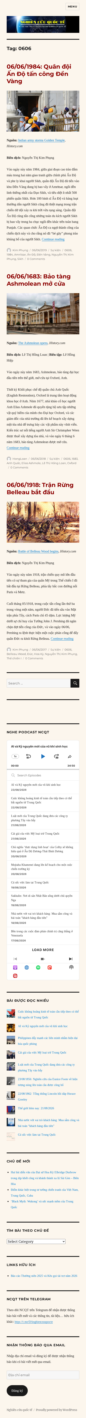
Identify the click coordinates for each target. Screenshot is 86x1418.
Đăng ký (17, 1390)
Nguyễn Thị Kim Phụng (61, 654)
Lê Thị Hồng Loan (54, 463)
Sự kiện (56, 250)
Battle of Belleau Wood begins (38, 551)
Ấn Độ (31, 254)
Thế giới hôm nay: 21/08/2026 (36, 1108)
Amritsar (20, 254)
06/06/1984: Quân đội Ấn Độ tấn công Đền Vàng (39, 74)
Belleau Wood (16, 654)
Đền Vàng (43, 254)
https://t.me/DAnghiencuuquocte (34, 1321)
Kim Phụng (20, 250)
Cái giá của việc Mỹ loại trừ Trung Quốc (35, 833)
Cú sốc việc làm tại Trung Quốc (30, 882)
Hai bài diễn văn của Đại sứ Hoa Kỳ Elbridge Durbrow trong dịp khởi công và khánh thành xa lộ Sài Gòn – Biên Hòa (45, 1178)
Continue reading (53, 239)
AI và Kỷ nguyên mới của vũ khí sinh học (36, 784)
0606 (68, 250)
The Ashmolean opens (33, 343)
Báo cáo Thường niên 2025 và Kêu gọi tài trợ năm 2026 (44, 1275)
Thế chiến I (14, 658)
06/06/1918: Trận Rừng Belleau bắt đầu (40, 488)
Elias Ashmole (31, 463)
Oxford (71, 463)
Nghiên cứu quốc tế (19, 1410)
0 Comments (36, 259)
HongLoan (20, 458)
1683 (75, 458)
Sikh (20, 259)
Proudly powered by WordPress (56, 1410)
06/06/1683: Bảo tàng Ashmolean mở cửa (39, 280)
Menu (72, 6)
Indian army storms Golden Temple (41, 140)
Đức (30, 654)
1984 (10, 254)
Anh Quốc (13, 463)
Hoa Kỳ (39, 654)
